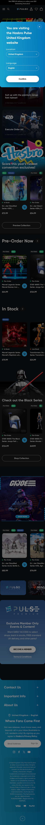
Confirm (22, 79)
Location (10, 49)
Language (11, 63)
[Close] (40, 27)
